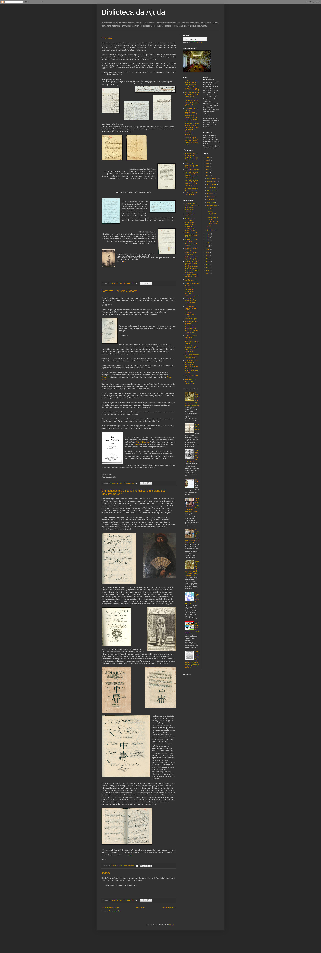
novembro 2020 (212, 181)
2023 (207, 166)
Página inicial (140, 907)
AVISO (106, 873)
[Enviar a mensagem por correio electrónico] (137, 283)
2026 (207, 157)
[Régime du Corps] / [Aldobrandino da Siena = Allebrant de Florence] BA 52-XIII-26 (191, 157)
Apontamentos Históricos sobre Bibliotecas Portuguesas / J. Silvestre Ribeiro (190, 226)
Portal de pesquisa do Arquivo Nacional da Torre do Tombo (192, 356)
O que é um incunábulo (197, 427)
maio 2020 (210, 196)
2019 (207, 234)
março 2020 (211, 203)
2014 (207, 249)
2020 (207, 175)
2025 (207, 160)
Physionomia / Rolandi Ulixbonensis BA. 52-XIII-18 (191, 165)
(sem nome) (197, 480)
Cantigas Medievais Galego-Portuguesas (191, 275)
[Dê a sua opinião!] (143, 283)
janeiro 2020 (211, 230)
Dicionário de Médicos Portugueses (192, 295)
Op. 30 (137, 444)
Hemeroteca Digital (191, 319)
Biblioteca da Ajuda (133, 12)
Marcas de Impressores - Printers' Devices (192, 341)
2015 (207, 246)
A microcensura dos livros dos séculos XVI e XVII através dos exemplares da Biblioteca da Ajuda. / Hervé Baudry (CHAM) (192, 85)
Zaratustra (105, 377)
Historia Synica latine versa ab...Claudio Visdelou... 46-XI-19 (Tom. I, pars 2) (191, 174)
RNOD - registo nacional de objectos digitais (191, 370)
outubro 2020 (212, 184)
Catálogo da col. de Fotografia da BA (191, 193)
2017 (207, 240)
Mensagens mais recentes (110, 907)
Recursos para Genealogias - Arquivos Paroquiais (191, 364)
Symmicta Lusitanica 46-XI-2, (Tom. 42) (191, 189)
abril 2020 (210, 199)
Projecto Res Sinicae (191, 360)
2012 (207, 255)
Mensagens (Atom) (115, 911)
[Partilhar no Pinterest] (150, 283)
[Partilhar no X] (146, 283)
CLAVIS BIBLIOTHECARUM (190, 280)
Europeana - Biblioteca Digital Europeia (190, 314)
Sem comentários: (129, 283)
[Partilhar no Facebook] (148, 283)
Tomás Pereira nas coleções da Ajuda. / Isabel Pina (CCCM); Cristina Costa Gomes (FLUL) (192, 140)
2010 (207, 261)
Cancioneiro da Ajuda (192, 169)
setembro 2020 (212, 187)
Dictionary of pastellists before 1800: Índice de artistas (190, 301)
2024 (207, 163)
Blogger (171, 924)
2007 (207, 270)
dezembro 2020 (212, 178)
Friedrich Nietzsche (142, 442)
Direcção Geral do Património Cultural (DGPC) (191, 308)
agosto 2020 (211, 190)
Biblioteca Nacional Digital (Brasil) (191, 253)
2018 (207, 237)
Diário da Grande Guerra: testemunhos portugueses (191, 205)
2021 (207, 172)
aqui (131, 855)
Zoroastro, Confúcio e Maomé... (121, 291)
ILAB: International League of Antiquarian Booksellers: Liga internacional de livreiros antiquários (191, 325)
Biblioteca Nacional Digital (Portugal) (191, 258)
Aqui (124, 261)
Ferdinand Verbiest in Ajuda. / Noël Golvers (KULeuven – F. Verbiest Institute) (192, 95)
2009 (207, 264)
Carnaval (107, 38)
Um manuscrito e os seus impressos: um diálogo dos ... (212, 220)
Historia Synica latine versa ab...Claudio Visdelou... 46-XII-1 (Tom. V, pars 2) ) (191, 182)
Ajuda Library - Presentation (189, 219)
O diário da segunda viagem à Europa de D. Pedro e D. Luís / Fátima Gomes (192, 103)
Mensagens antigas (168, 907)
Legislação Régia (190, 333)
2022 (207, 169)
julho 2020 (211, 193)
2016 (207, 243)
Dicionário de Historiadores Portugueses (189, 289)
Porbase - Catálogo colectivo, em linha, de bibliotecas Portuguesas (191, 348)
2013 (207, 252)
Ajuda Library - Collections (189, 210)
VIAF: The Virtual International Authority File (190, 381)
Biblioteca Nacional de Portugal (191, 249)
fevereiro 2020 (212, 206)
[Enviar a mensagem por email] (141, 283)
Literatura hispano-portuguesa (191, 336)
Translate (199, 42)
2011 (207, 258)
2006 (207, 273)
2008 (207, 267)
